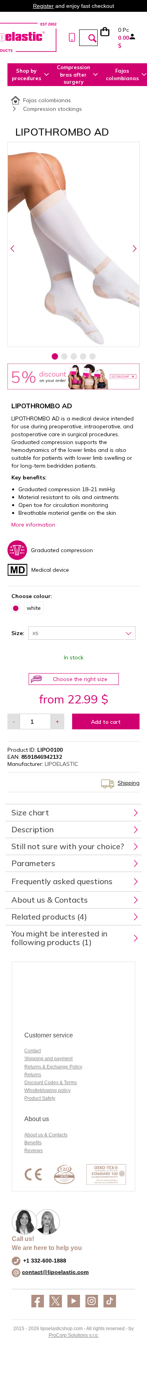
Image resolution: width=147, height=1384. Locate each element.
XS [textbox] (35, 633)
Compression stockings (52, 108)
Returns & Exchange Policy (53, 1067)
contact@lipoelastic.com (55, 1272)
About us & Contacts (45, 1135)
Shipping (129, 782)
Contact (32, 1051)
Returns (32, 1074)
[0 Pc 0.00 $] (108, 38)
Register (43, 6)
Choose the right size (80, 679)
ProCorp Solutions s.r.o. (74, 1335)
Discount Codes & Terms (50, 1082)
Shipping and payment (48, 1058)
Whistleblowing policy (47, 1090)
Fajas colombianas (47, 100)
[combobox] (82, 633)
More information (33, 524)
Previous (13, 248)
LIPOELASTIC (61, 763)
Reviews (33, 1150)
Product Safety (39, 1098)
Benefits (33, 1142)
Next (134, 248)
